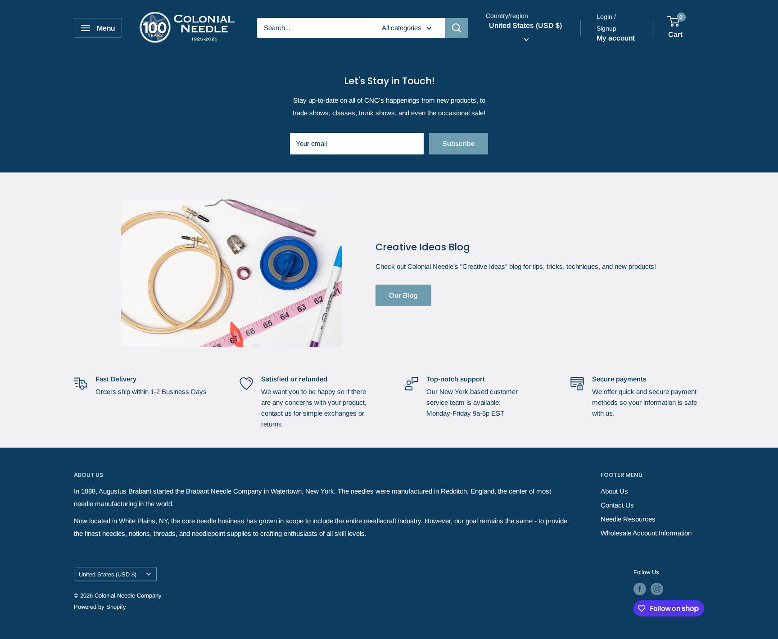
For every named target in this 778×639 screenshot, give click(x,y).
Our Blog (403, 295)
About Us (614, 491)
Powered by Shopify (100, 606)
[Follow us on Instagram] (657, 589)
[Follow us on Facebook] (639, 589)
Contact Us (617, 505)
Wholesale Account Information (646, 533)
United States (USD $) (107, 574)
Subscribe (459, 143)
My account (616, 38)
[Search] (456, 28)
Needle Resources (628, 519)
